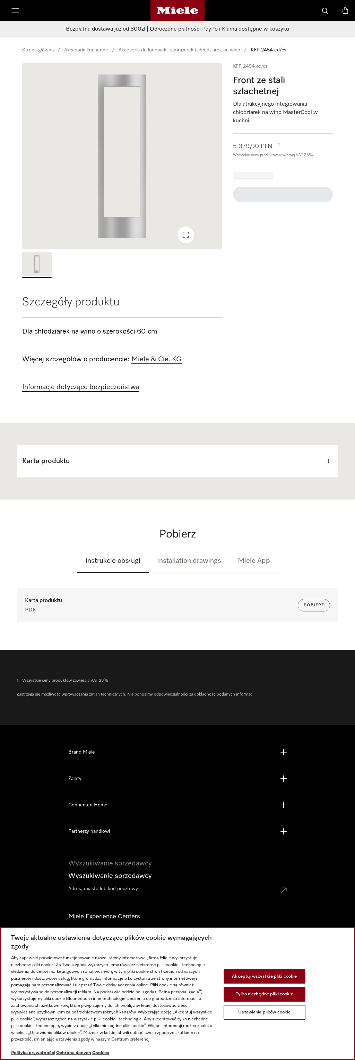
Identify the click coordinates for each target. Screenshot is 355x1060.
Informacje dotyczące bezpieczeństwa (80, 387)
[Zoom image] (186, 235)
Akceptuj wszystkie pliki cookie (264, 976)
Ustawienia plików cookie (264, 1012)
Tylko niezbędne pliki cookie (264, 994)
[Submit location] (284, 890)
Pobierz (314, 605)
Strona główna (38, 50)
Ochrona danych (73, 1053)
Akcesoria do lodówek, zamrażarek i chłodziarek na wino (179, 50)
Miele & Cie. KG (156, 359)
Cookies (100, 1053)
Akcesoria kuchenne (86, 50)
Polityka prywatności (33, 1053)
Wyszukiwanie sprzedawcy (110, 875)
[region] (122, 156)
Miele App (254, 560)
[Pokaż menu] (15, 10)
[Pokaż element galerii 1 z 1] (37, 265)
